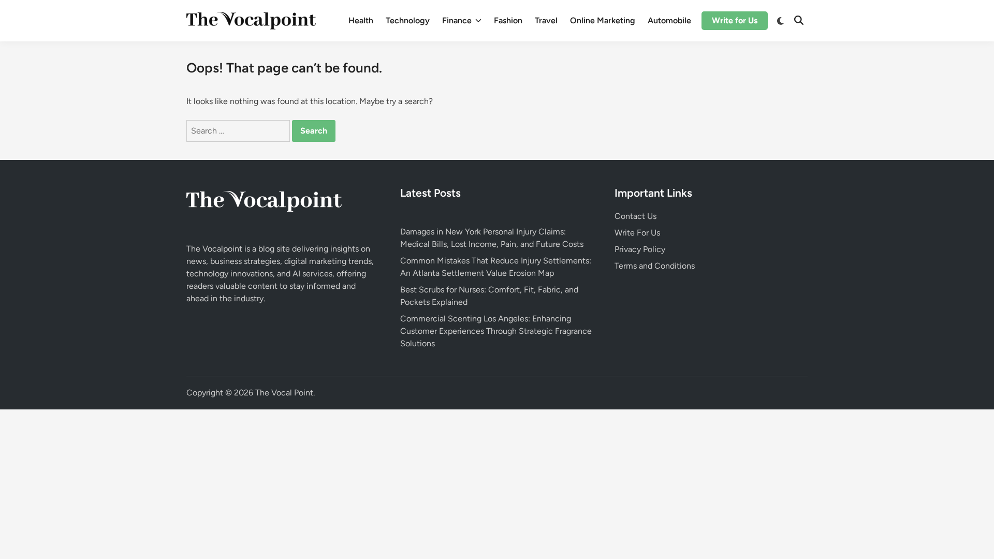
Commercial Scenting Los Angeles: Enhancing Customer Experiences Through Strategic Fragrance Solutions (496, 331)
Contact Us (635, 216)
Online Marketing (602, 20)
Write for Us (734, 20)
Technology (408, 20)
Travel (546, 20)
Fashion (508, 20)
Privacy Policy (640, 249)
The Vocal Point (284, 393)
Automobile (669, 20)
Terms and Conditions (655, 266)
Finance (457, 20)
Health (360, 20)
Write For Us (637, 233)
